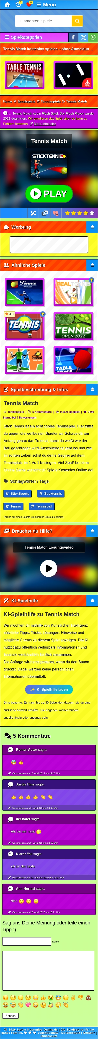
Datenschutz (70, 1032)
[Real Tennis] (73, 292)
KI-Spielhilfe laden (52, 689)
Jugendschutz (48, 1032)
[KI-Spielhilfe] (33, 213)
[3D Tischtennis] (24, 75)
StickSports (19, 493)
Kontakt (89, 1032)
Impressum (49, 1036)
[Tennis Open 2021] (24, 360)
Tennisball (43, 506)
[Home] (8, 4)
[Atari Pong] (73, 75)
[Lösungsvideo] (45, 213)
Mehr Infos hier (45, 124)
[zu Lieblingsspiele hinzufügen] (55, 213)
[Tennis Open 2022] (73, 326)
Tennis (15, 506)
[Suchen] (77, 21)
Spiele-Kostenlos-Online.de (37, 1029)
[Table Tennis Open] (73, 360)
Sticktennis (52, 493)
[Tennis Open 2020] (24, 292)
